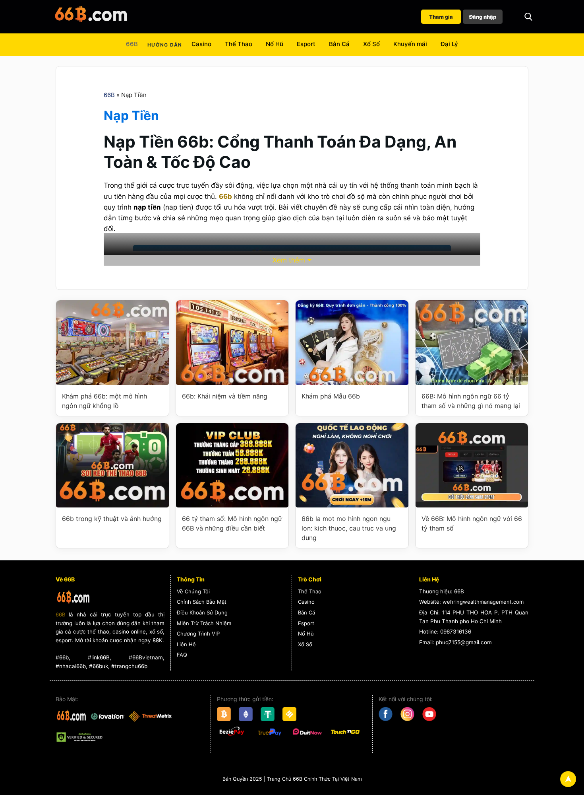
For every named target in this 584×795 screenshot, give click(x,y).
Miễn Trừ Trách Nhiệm (204, 623)
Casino (201, 44)
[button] (528, 17)
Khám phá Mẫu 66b (331, 396)
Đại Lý (449, 44)
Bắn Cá (339, 44)
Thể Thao (238, 44)
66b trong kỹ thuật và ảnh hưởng (112, 519)
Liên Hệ (186, 644)
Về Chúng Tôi (193, 591)
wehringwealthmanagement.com (483, 602)
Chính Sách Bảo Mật (201, 602)
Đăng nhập (482, 17)
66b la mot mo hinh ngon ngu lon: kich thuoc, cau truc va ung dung (349, 528)
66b (225, 196)
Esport (306, 44)
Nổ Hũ (274, 44)
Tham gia (441, 17)
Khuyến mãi (410, 44)
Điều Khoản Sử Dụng (202, 612)
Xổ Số (371, 44)
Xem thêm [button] (289, 260)
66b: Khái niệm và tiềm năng (224, 396)
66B (132, 44)
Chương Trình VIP (198, 633)
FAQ (182, 654)
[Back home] (91, 16)
